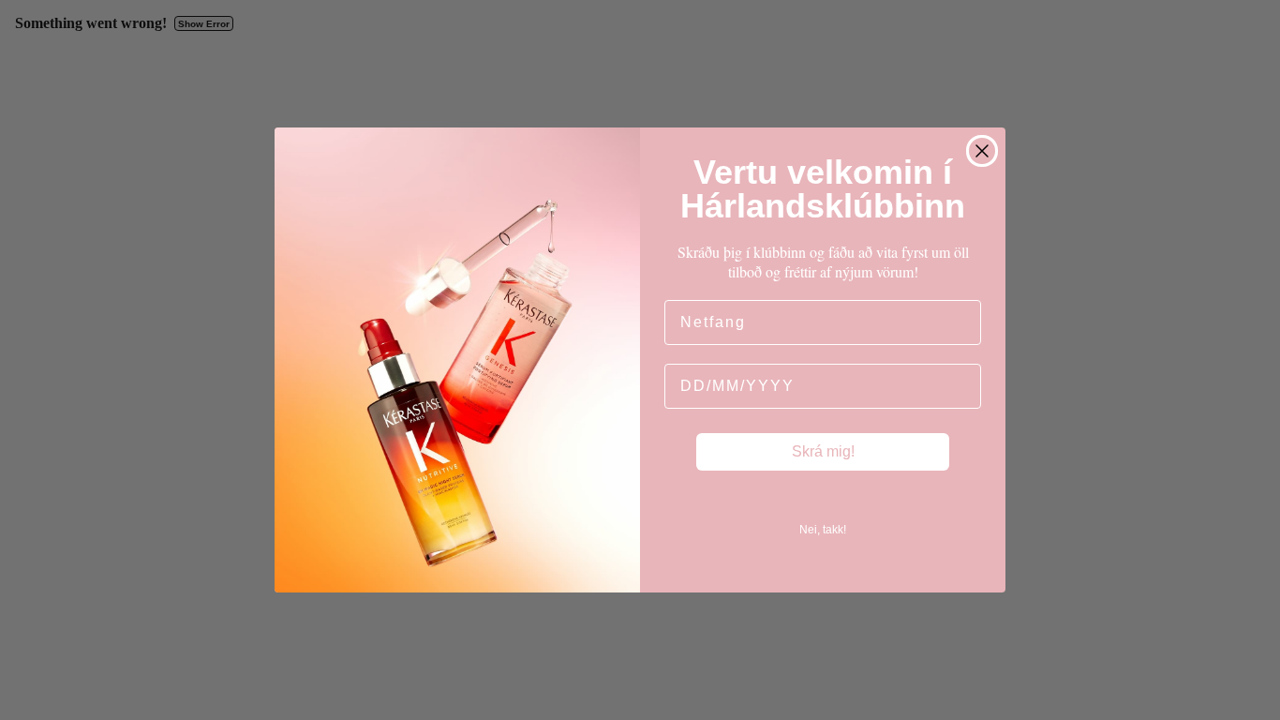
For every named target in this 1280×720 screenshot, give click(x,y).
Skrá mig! (823, 451)
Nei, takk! (822, 529)
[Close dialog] (982, 151)
